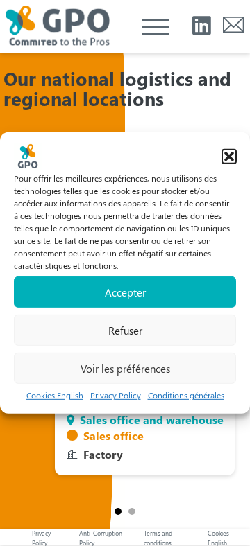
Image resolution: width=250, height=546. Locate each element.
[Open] (155, 27)
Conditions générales (186, 394)
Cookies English (54, 394)
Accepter (125, 292)
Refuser (125, 330)
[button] (229, 157)
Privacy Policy (115, 394)
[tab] (118, 511)
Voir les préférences (125, 368)
